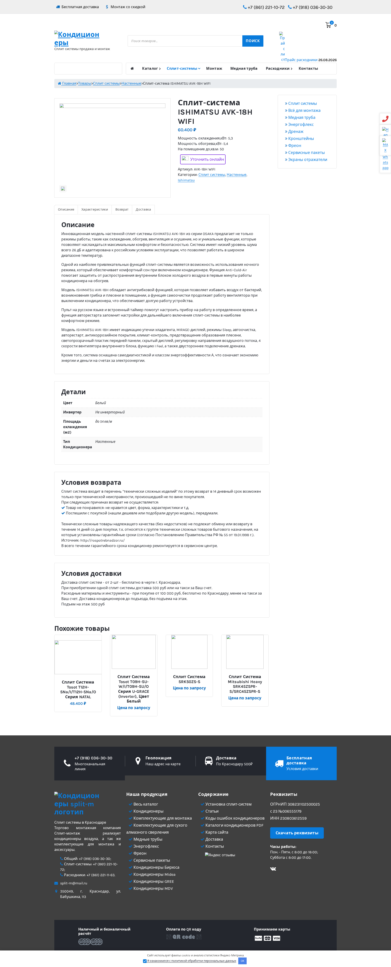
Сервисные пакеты (306, 152)
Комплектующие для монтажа (162, 818)
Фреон (294, 145)
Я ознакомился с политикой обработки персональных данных (191, 960)
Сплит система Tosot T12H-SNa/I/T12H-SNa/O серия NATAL (78, 689)
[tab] (66, 209)
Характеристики (94, 209)
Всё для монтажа (304, 110)
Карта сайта (216, 832)
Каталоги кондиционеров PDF (234, 825)
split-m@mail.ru (73, 883)
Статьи (212, 811)
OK (242, 960)
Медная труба (244, 68)
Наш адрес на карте (163, 764)
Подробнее (80, 680)
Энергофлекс (300, 124)
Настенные (236, 175)
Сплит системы (211, 175)
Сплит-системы (182, 68)
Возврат (122, 209)
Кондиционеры (148, 811)
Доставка (143, 209)
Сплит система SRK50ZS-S (189, 679)
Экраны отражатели (307, 159)
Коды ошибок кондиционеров (235, 818)
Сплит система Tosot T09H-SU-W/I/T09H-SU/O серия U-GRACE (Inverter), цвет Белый (133, 689)
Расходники (278, 68)
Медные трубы (147, 839)
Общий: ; (87, 859)
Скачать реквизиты (297, 832)
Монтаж (214, 68)
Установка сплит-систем (228, 804)
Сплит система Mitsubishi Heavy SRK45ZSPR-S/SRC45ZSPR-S (245, 684)
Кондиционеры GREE (153, 881)
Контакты (308, 68)
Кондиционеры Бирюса (156, 867)
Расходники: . (89, 875)
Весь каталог (145, 804)
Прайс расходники (311, 60)
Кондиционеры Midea (154, 874)
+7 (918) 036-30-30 (312, 7)
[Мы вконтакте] (273, 869)
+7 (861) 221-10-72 (266, 7)
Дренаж (295, 131)
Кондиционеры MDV (153, 888)
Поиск (253, 41)
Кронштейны (300, 138)
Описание (66, 209)
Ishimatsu (186, 180)
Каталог (150, 68)
